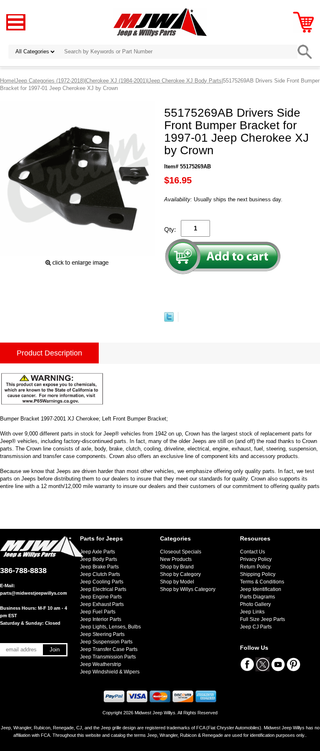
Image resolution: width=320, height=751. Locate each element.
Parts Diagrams (257, 597)
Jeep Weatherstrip (100, 664)
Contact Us (252, 552)
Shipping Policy (257, 574)
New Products (176, 559)
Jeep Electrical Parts (103, 589)
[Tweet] (169, 320)
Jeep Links (252, 612)
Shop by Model (177, 582)
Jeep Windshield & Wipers (110, 672)
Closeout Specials (180, 552)
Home (7, 81)
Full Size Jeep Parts (262, 619)
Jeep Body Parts (98, 559)
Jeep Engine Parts (101, 597)
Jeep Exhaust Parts (102, 604)
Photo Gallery (255, 604)
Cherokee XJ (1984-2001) (116, 81)
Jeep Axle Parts (97, 552)
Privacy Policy (256, 559)
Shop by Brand (177, 567)
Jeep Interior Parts (100, 619)
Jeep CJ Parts (256, 627)
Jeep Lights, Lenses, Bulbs (110, 627)
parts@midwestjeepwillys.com (33, 593)
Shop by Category (180, 574)
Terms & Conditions (262, 582)
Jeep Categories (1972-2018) (50, 81)
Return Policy (255, 567)
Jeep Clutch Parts (100, 574)
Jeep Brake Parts (99, 567)
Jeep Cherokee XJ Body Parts (185, 81)
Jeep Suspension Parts (106, 642)
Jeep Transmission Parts (108, 657)
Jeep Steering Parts (102, 634)
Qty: (170, 229)
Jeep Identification (260, 589)
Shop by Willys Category (187, 589)
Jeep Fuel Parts (97, 612)
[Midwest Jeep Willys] (160, 22)
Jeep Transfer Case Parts (109, 649)
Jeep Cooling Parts (101, 582)
